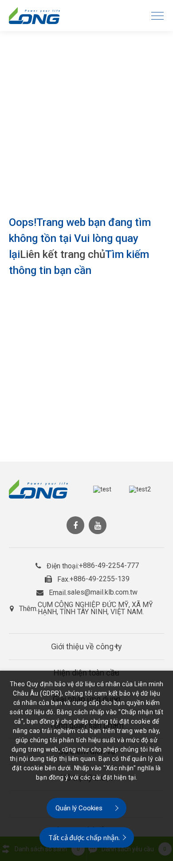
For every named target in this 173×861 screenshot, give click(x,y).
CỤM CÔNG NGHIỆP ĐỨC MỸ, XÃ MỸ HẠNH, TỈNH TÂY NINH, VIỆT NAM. (95, 608)
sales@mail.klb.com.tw (102, 592)
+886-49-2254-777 (109, 565)
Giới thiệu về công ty (86, 646)
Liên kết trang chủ (62, 254)
